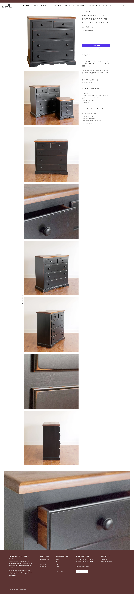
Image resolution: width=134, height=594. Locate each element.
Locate (57, 566)
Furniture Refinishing (44, 559)
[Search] (123, 6)
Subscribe (82, 571)
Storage (81, 6)
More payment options (96, 49)
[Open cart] (127, 6)
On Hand (27, 6)
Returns (58, 569)
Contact (58, 562)
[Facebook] (89, 123)
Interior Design (43, 566)
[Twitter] (91, 123)
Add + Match (43, 564)
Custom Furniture (44, 562)
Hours (57, 564)
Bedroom (69, 6)
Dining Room (56, 6)
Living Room (40, 6)
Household (94, 6)
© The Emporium (18, 590)
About (57, 559)
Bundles (107, 6)
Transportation (59, 571)
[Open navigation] (130, 5)
